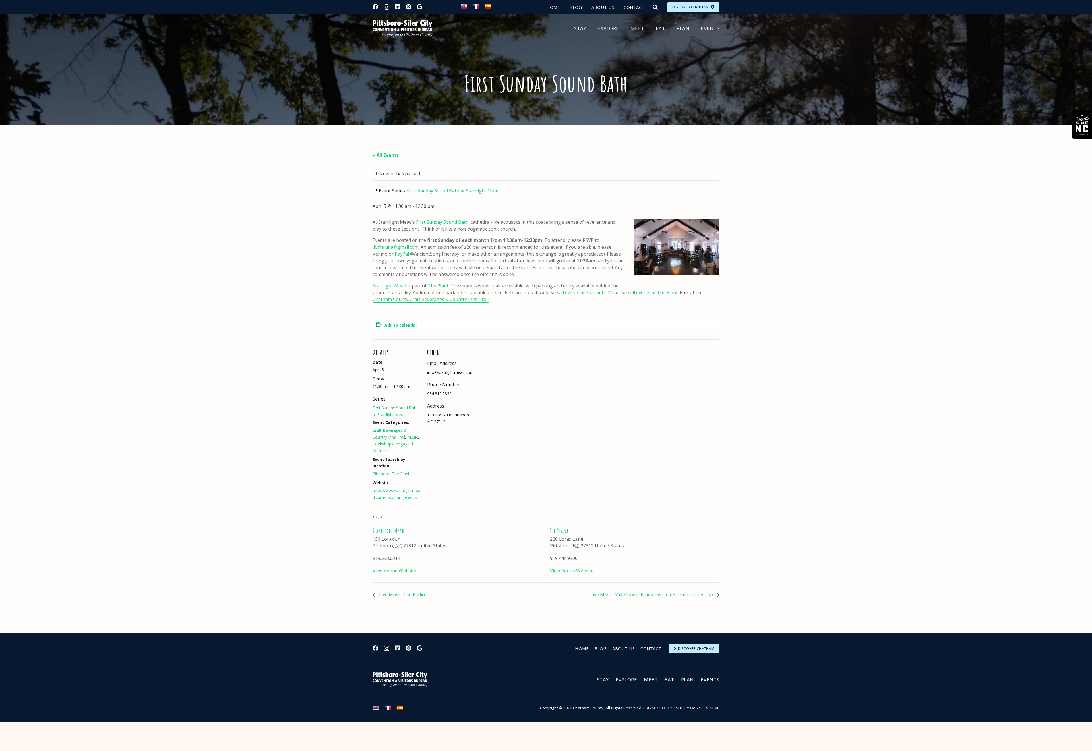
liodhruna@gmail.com (396, 247)
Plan (687, 679)
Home (582, 648)
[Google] (419, 7)
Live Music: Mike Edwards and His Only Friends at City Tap (652, 594)
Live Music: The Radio (401, 594)
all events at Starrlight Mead (589, 292)
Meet (651, 679)
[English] (467, 8)
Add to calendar (400, 325)
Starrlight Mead (389, 286)
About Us (623, 648)
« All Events (386, 155)
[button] (655, 7)
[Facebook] (375, 7)
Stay (603, 679)
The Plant (438, 286)
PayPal (402, 254)
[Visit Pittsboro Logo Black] (402, 28)
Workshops (383, 444)
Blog (600, 648)
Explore (626, 679)
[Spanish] (491, 8)
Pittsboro (381, 473)
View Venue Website (394, 571)
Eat (669, 679)
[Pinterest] (408, 7)
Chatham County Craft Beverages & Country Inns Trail (431, 299)
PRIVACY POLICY (657, 707)
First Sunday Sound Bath (442, 222)
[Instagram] (386, 7)
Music (412, 437)
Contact (650, 648)
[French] (479, 8)
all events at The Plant (654, 292)
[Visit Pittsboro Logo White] (402, 679)
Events (710, 679)
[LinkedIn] (397, 7)
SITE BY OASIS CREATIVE (697, 707)
